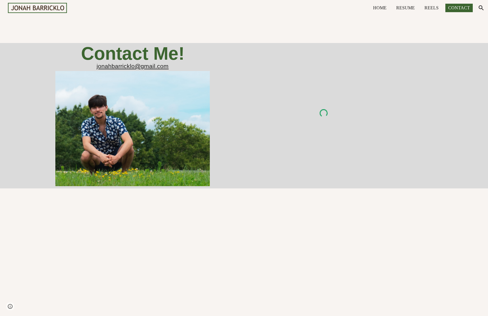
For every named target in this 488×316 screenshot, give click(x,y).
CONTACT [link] (459, 7)
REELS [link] (431, 7)
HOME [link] (380, 7)
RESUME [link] (405, 7)
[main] (132, 53)
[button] (481, 8)
